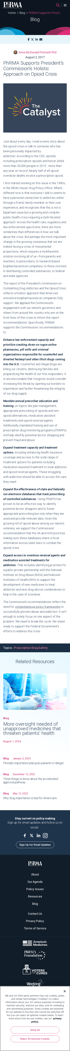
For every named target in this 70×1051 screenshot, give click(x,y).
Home (12, 12)
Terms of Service (35, 928)
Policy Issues (35, 889)
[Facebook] (28, 39)
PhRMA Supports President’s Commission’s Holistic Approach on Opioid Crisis (45, 12)
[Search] (58, 5)
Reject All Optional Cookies (35, 1038)
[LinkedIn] (36, 39)
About (35, 874)
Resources (35, 896)
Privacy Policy (35, 921)
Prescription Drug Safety (31, 647)
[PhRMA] (12, 5)
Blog (22, 12)
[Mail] (40, 39)
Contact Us (35, 913)
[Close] (63, 991)
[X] (32, 39)
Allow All (35, 1030)
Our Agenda (35, 881)
